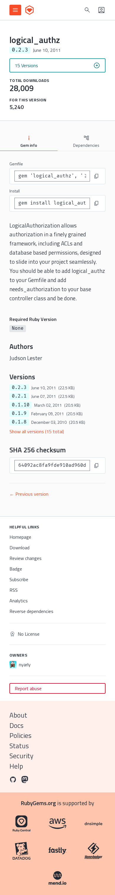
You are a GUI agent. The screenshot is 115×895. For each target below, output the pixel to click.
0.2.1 (19, 396)
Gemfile (16, 164)
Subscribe (18, 579)
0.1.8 (19, 422)
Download (19, 547)
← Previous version (28, 493)
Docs (16, 725)
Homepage (20, 536)
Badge (15, 568)
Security (21, 756)
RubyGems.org (38, 803)
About (18, 715)
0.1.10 (20, 405)
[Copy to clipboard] (96, 176)
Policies (20, 735)
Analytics (18, 600)
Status (19, 746)
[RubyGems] (29, 10)
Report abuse (28, 688)
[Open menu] (15, 10)
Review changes (25, 558)
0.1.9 (19, 413)
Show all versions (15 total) (36, 431)
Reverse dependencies (31, 611)
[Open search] (87, 10)
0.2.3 (19, 387)
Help (16, 766)
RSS (13, 590)
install (14, 191)
